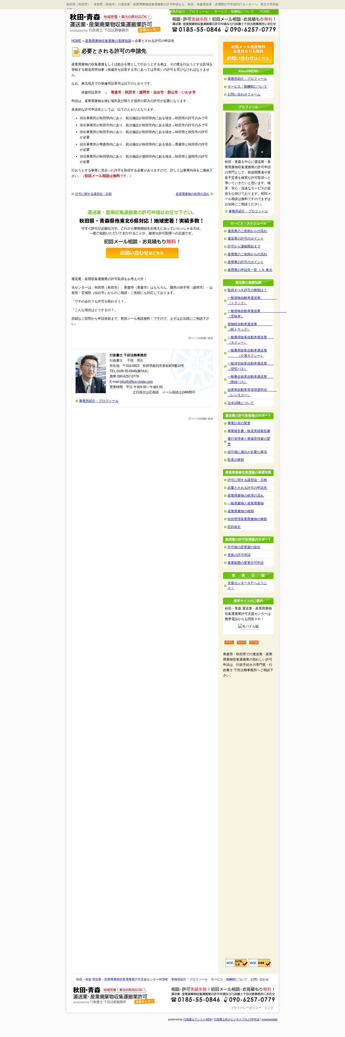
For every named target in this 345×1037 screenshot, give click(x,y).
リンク (269, 1007)
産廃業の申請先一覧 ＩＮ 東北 (250, 270)
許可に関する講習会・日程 (93, 194)
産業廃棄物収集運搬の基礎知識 (108, 41)
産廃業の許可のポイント (246, 262)
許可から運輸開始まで (244, 246)
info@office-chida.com (136, 382)
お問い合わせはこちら (223, 26)
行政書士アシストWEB (197, 1019)
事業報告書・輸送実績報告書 (249, 431)
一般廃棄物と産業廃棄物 (246, 503)
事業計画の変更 (239, 423)
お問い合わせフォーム (244, 94)
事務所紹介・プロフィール (188, 11)
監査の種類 (236, 460)
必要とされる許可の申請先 (247, 488)
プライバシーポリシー (246, 1007)
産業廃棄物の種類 (241, 511)
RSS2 (242, 642)
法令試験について (241, 403)
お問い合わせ (260, 979)
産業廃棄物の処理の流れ (192, 194)
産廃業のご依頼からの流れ (247, 254)
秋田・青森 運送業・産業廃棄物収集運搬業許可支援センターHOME (122, 979)
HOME (265, 11)
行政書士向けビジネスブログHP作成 (236, 1019)
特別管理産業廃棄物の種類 (247, 519)
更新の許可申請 (239, 555)
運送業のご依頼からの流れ (247, 231)
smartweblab (269, 1019)
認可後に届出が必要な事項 (247, 452)
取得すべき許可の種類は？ (247, 290)
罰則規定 (234, 527)
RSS (229, 642)
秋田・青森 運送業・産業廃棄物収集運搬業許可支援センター (116, 23)
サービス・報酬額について (234, 11)
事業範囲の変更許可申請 (246, 563)
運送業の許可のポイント (246, 238)
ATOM (254, 642)
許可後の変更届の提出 (244, 547)
